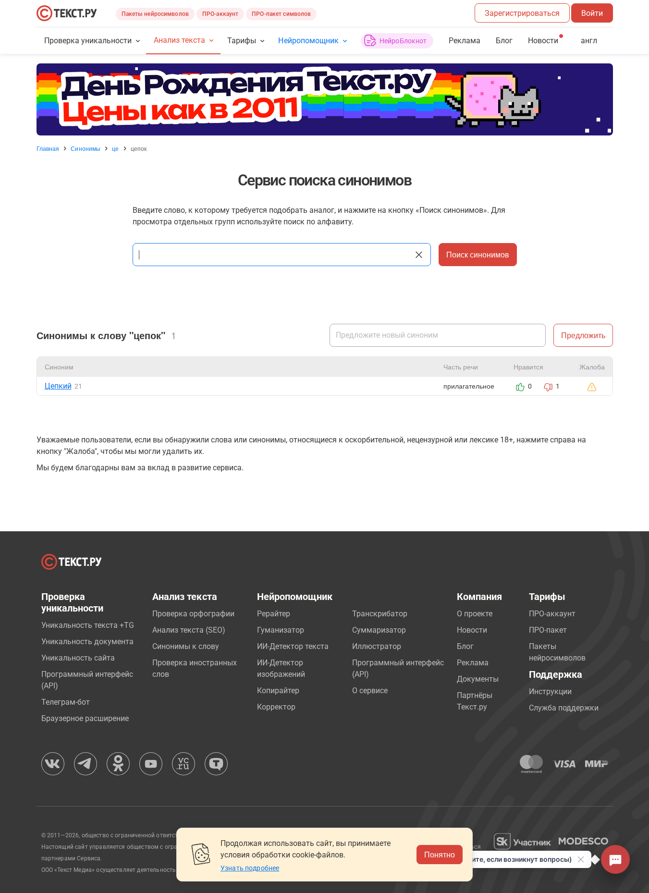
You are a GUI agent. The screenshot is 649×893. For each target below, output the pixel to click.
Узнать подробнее (249, 868)
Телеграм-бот (65, 702)
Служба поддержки (564, 707)
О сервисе (370, 690)
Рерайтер (273, 613)
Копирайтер (278, 690)
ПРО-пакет (548, 630)
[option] (325, 99)
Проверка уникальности (88, 40)
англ (589, 40)
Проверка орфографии (193, 613)
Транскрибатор (379, 613)
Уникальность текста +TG (87, 625)
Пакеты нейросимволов (155, 14)
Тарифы (241, 40)
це (115, 148)
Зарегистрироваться (522, 13)
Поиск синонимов (477, 254)
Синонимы (85, 148)
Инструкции (550, 691)
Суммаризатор (379, 630)
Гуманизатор (280, 630)
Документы (478, 679)
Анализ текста (179, 40)
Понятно (439, 854)
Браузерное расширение (85, 718)
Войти (592, 13)
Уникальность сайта (78, 657)
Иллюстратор (376, 646)
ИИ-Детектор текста (293, 646)
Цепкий (58, 386)
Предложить (583, 335)
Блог (504, 40)
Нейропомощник (308, 40)
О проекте (474, 613)
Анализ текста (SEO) (188, 630)
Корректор (276, 706)
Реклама (464, 40)
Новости (472, 630)
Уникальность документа (87, 641)
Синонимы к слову (185, 646)
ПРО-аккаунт (220, 14)
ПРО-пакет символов (281, 14)
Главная (48, 148)
